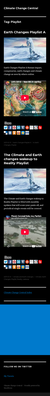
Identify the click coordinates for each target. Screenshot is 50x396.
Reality (19, 279)
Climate (38, 277)
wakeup (26, 279)
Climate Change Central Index (18, 292)
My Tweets (9, 376)
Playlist (13, 145)
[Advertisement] (25, 329)
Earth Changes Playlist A (24, 32)
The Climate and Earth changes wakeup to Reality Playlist (23, 159)
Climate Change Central (21, 8)
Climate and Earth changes (23, 277)
